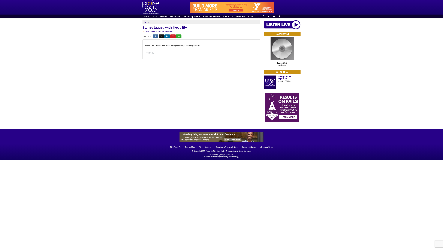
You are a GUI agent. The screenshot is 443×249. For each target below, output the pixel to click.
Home (146, 16)
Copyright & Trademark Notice (227, 147)
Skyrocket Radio (227, 155)
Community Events (191, 16)
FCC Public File (175, 147)
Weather (164, 16)
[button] (257, 16)
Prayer (250, 16)
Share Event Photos (212, 16)
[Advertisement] (232, 7)
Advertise (240, 16)
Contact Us (228, 16)
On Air (154, 16)
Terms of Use (190, 147)
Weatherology (233, 157)
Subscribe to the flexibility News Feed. (159, 31)
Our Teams (175, 16)
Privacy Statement (205, 147)
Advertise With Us (266, 147)
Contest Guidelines (249, 147)
